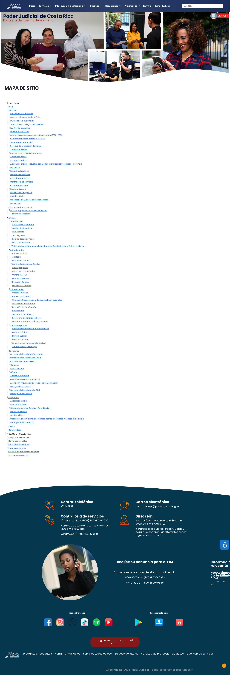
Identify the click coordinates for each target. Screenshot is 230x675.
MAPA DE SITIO (22, 88)
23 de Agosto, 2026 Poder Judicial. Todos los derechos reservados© (149, 670)
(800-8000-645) (154, 577)
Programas (131, 6)
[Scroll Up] (224, 666)
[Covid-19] (224, 581)
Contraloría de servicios (82, 516)
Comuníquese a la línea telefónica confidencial (145, 572)
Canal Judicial (162, 6)
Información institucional (69, 6)
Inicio (32, 6)
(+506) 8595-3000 (87, 534)
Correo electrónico (152, 502)
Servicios (44, 6)
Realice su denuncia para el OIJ (145, 562)
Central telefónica (77, 502)
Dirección (144, 516)
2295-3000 (67, 506)
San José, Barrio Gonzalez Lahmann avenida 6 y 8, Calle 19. (158, 522)
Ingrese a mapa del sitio (115, 641)
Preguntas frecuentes (37, 653)
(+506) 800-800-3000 (94, 520)
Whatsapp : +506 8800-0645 (145, 582)
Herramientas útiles (67, 653)
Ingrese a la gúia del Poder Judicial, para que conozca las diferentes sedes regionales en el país (160, 532)
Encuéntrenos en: (77, 613)
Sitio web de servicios (200, 653)
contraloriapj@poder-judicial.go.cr (158, 506)
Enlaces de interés (126, 653)
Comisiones (111, 6)
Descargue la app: (159, 613)
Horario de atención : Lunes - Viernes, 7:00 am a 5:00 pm (85, 527)
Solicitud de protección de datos (162, 653)
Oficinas (94, 6)
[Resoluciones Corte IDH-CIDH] (212, 584)
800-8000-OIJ (134, 577)
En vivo (147, 6)
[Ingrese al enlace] (219, 16)
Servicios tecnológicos (97, 653)
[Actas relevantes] (218, 581)
